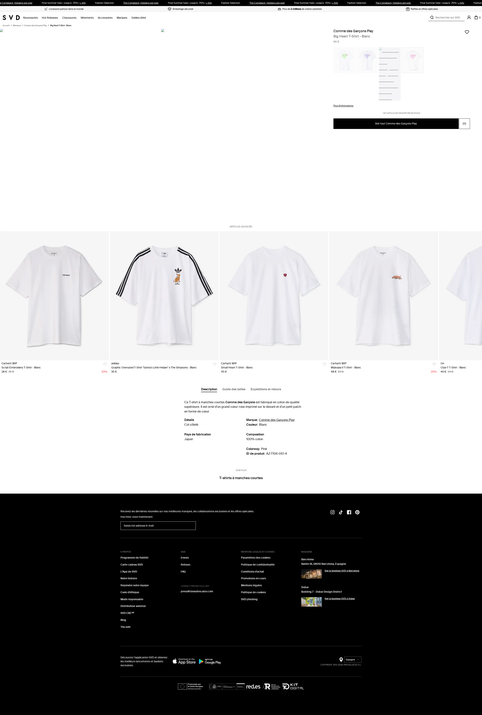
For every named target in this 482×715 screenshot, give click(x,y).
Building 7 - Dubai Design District (321, 591)
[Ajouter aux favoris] (467, 32)
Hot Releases (50, 17)
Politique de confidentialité (258, 564)
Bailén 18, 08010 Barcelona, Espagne (323, 564)
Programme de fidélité (134, 557)
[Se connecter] (469, 17)
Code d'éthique (129, 592)
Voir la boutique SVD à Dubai (340, 598)
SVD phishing (249, 599)
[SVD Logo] (11, 17)
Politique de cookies (253, 592)
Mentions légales (251, 585)
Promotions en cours (253, 578)
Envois (185, 557)
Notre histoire (128, 578)
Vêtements (87, 17)
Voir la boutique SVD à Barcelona (342, 570)
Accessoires (105, 17)
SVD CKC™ (127, 613)
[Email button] (464, 123)
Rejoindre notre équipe (134, 585)
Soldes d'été (138, 17)
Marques (122, 17)
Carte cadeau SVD (131, 564)
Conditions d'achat (252, 571)
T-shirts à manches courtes (241, 478)
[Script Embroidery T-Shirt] (54, 295)
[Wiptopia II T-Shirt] (383, 295)
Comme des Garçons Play (35, 25)
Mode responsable (131, 599)
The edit (125, 627)
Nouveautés (30, 17)
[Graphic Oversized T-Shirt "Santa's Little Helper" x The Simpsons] (164, 295)
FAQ (183, 571)
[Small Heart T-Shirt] (274, 295)
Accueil (6, 25)
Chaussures (69, 17)
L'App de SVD (128, 571)
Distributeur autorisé (133, 606)
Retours (185, 564)
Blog (123, 620)
